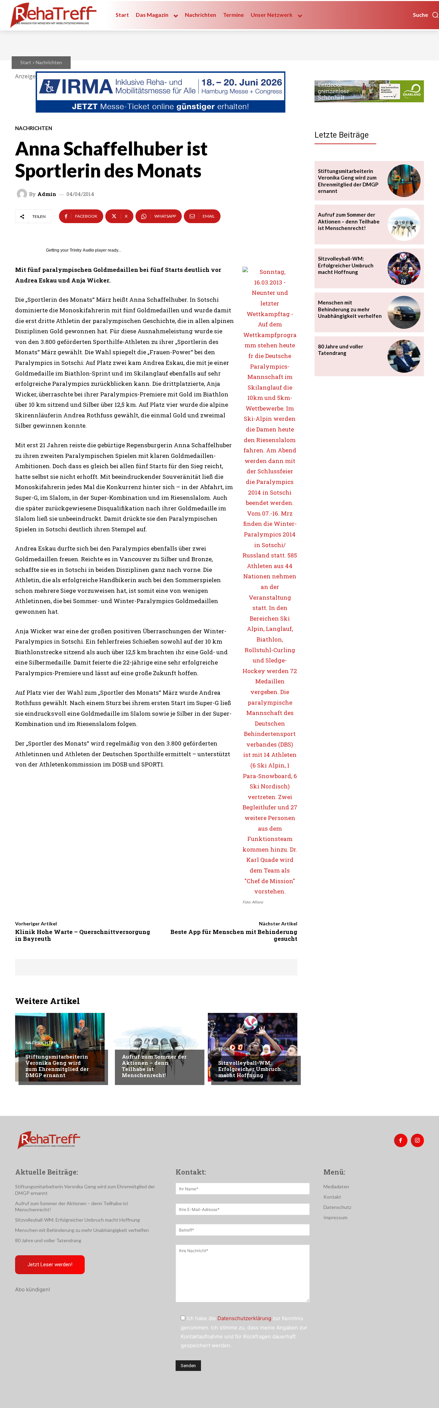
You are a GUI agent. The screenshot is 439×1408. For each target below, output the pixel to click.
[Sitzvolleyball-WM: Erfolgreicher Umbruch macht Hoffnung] (252, 1047)
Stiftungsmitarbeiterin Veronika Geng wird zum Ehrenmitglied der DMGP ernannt (57, 1065)
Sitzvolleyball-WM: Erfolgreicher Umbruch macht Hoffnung (249, 1068)
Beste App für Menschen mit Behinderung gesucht (233, 935)
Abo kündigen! (32, 1289)
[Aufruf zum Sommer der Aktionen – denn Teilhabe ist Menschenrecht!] (156, 1047)
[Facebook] (400, 1140)
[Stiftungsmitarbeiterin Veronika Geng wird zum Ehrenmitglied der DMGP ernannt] (60, 1047)
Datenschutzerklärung (244, 1318)
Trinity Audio (82, 250)
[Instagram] (417, 1140)
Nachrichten (49, 62)
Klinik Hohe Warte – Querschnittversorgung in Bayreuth (82, 935)
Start (25, 62)
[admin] (23, 194)
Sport (225, 1049)
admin (46, 194)
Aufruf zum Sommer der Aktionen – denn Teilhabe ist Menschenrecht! (154, 1065)
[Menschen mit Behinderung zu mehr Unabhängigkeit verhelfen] (404, 312)
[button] (426, 14)
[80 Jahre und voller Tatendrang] (404, 356)
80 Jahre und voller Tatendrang (340, 349)
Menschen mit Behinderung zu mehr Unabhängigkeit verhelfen (350, 309)
